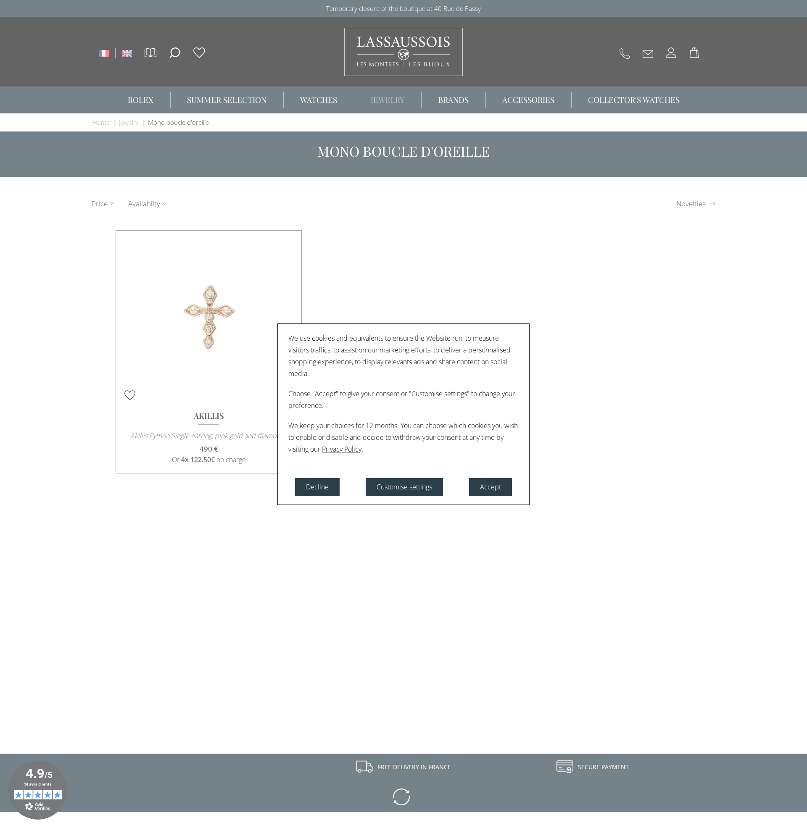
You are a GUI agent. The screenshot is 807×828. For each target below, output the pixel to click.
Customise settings (404, 487)
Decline (317, 487)
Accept (490, 487)
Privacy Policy (341, 449)
